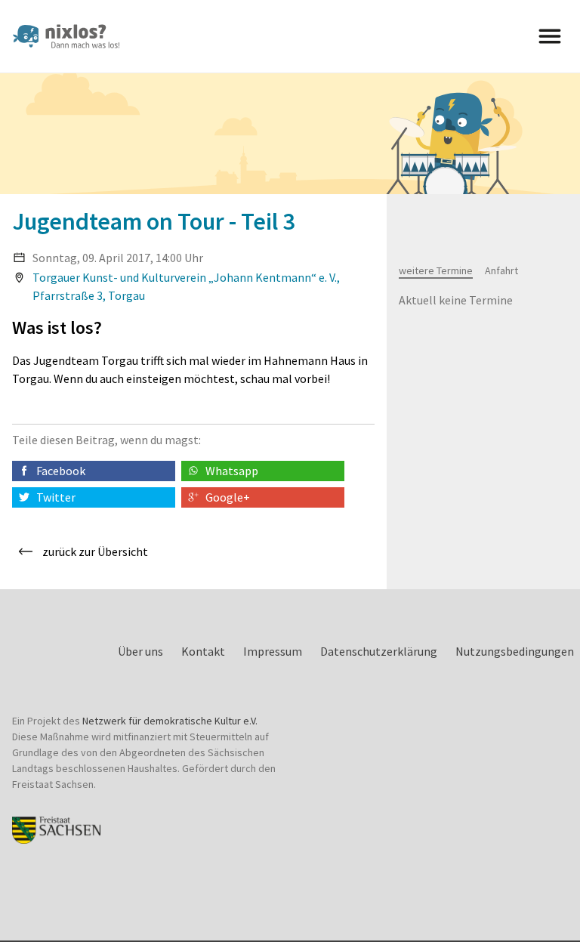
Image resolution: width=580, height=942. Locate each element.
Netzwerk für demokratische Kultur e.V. (170, 720)
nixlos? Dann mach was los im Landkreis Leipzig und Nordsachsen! (72, 36)
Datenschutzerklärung (378, 651)
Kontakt (203, 651)
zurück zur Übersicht (95, 551)
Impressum (272, 651)
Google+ (227, 497)
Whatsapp (231, 470)
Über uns (140, 651)
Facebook (60, 470)
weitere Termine (436, 270)
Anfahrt (501, 270)
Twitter (56, 497)
